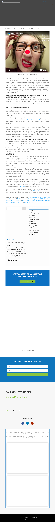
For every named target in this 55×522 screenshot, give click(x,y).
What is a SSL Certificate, (15, 202)
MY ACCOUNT (44, 1)
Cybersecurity (32, 215)
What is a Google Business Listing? (26, 199)
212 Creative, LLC (38, 191)
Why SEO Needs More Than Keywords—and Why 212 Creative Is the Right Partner (16, 244)
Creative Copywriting (34, 213)
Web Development (33, 232)
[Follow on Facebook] (22, 423)
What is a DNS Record (29, 202)
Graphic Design (32, 223)
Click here (8, 411)
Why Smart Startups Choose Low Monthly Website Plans (15, 259)
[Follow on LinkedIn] (27, 423)
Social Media (32, 228)
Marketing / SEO (33, 226)
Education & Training (34, 219)
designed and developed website (35, 119)
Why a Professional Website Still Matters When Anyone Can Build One (16, 248)
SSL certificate (21, 186)
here (7, 194)
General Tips (32, 221)
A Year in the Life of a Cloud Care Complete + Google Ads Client (15, 256)
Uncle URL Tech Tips (34, 230)
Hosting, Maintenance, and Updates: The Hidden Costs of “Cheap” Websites (16, 252)
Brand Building (32, 211)
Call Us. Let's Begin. (27, 281)
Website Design (32, 234)
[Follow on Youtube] (32, 423)
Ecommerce (32, 217)
